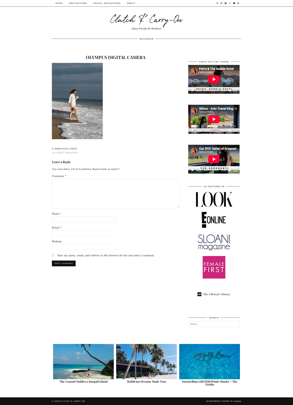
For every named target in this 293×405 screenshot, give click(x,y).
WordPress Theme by (223, 401)
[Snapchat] (230, 3)
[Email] (234, 3)
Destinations (78, 3)
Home (59, 3)
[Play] (192, 90)
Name (57, 213)
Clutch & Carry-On (146, 18)
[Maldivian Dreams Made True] (146, 361)
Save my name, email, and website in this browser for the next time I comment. (106, 255)
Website (57, 241)
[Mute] (229, 90)
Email (57, 227)
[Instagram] (222, 3)
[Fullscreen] (235, 90)
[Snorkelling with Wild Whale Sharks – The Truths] (209, 361)
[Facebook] (226, 3)
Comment (59, 176)
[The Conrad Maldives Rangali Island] (83, 361)
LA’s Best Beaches (65, 150)
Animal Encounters (107, 3)
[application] (214, 79)
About (131, 3)
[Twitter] (217, 3)
